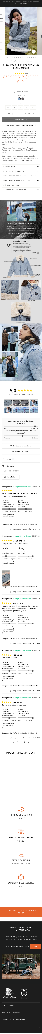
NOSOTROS (6, 1027)
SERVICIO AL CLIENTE (11, 1013)
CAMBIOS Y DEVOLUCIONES (15, 190)
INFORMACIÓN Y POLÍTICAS (13, 1020)
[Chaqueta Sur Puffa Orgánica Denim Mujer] (19, 99)
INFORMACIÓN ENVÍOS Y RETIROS (18, 180)
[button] (34, 529)
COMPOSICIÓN (10, 166)
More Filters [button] (11, 477)
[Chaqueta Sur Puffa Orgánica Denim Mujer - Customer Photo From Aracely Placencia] (34, 410)
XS (8, 107)
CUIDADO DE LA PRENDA (14, 171)
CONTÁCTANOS (8, 1005)
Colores (21, 95)
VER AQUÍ (21, 818)
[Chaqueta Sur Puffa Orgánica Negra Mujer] (22, 100)
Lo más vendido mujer (23, 61)
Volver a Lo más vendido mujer (22, 912)
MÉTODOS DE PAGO (11, 185)
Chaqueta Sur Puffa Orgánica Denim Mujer (18, 524)
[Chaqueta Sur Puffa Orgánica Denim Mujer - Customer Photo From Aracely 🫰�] (17, 410)
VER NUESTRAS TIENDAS (21, 864)
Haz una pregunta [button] (22, 451)
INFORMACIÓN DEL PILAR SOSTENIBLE (20, 176)
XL (33, 107)
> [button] (29, 742)
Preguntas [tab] (7, 459)
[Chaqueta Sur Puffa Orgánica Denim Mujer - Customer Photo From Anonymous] (8, 403)
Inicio (12, 61)
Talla (20, 103)
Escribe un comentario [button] (22, 446)
